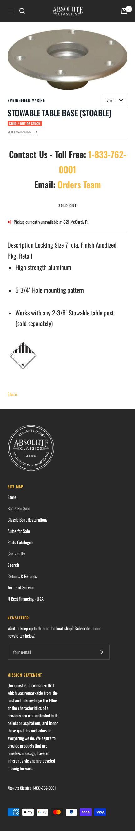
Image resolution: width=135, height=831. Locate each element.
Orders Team (79, 184)
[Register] (100, 652)
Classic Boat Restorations (27, 519)
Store (12, 497)
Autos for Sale (19, 531)
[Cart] (124, 11)
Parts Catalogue (20, 542)
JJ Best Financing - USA (26, 598)
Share (12, 394)
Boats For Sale (19, 508)
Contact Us (16, 553)
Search (13, 564)
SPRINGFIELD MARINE (26, 100)
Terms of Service (21, 587)
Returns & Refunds (22, 576)
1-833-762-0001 (44, 788)
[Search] (22, 11)
